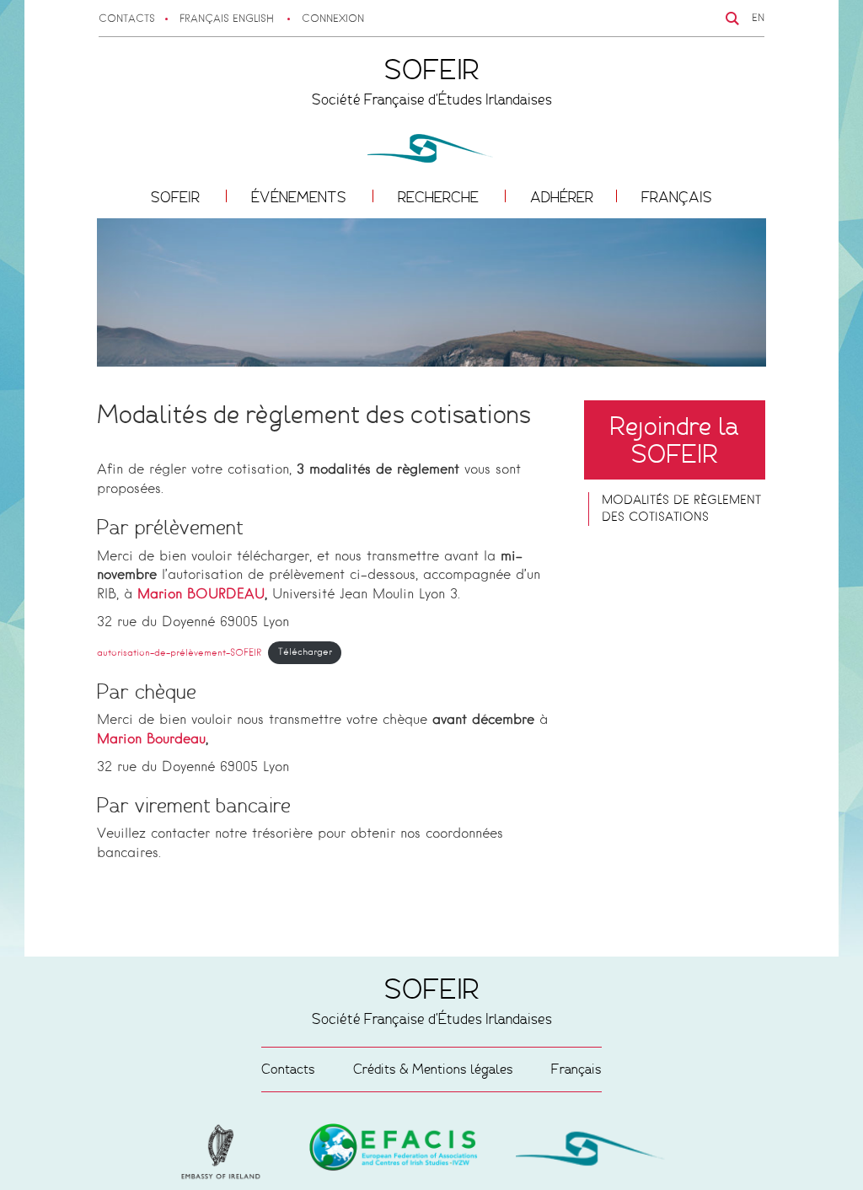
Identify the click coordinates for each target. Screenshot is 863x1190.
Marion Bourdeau (151, 740)
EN (758, 18)
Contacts (127, 19)
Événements (300, 197)
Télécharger (305, 652)
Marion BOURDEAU (201, 595)
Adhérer (561, 197)
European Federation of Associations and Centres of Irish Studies (225, 1152)
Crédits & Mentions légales (433, 1069)
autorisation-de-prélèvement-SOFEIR (179, 652)
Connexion (333, 19)
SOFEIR (177, 197)
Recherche (440, 197)
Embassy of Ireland (393, 1150)
